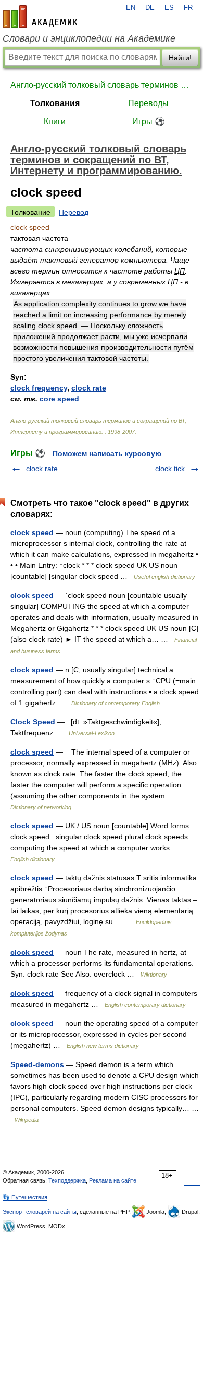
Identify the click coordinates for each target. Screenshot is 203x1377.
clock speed (32, 532)
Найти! (180, 58)
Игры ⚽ (148, 121)
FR (188, 7)
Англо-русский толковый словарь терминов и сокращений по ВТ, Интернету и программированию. (101, 85)
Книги (55, 121)
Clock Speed (32, 722)
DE (150, 7)
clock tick (170, 468)
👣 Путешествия (25, 1197)
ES (169, 7)
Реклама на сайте (112, 1180)
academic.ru (40, 16)
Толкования (55, 103)
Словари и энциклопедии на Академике (89, 38)
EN (130, 7)
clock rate (88, 388)
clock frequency (38, 388)
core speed (59, 399)
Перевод (73, 212)
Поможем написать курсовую (107, 453)
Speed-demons (37, 1064)
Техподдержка (67, 1180)
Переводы (148, 103)
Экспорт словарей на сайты (40, 1212)
